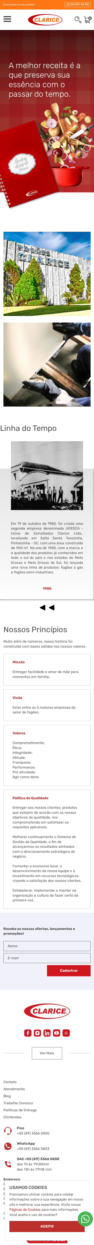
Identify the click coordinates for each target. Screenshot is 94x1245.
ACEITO (47, 1226)
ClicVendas (12, 1117)
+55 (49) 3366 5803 (33, 1149)
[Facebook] (27, 1033)
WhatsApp (26, 1143)
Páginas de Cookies (25, 1210)
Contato (10, 1082)
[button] (47, 1053)
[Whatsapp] (85, 1218)
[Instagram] (37, 1033)
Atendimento (14, 1089)
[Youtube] (56, 1033)
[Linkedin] (47, 1033)
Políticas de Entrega (20, 1110)
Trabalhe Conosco (18, 1103)
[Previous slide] (42, 608)
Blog (7, 1096)
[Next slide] (51, 608)
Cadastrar (69, 971)
